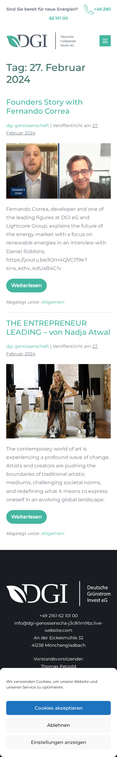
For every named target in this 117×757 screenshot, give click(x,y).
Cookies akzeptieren (59, 708)
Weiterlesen (29, 287)
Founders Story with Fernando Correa (44, 106)
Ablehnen (58, 725)
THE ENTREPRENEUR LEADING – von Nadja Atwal (58, 328)
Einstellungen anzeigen (58, 742)
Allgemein (53, 302)
